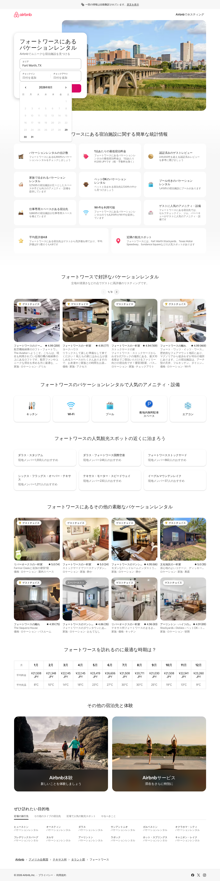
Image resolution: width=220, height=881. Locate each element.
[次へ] (116, 292)
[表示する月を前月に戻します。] (26, 87)
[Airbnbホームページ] (23, 14)
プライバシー (45, 875)
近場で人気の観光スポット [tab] (81, 816)
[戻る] (103, 292)
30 (25, 137)
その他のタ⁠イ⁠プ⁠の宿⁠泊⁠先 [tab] (47, 816)
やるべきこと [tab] (108, 816)
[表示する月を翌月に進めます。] (66, 87)
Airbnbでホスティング (190, 14)
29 (66, 129)
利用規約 (61, 875)
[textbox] (35, 77)
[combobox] (50, 65)
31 (32, 137)
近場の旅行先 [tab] (21, 816)
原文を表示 (133, 4)
